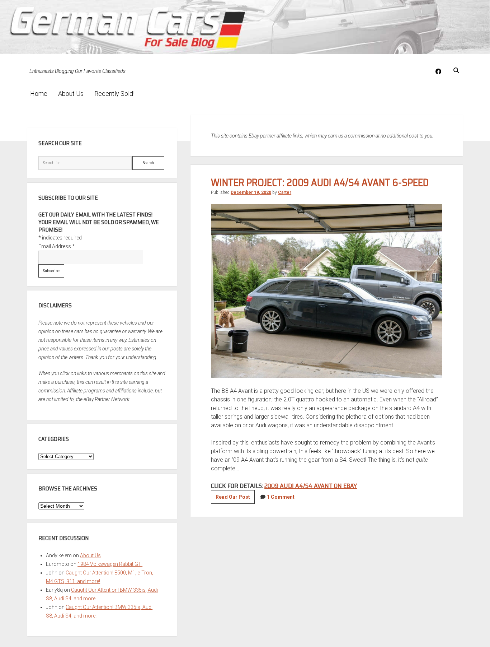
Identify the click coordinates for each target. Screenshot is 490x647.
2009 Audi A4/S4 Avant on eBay (310, 486)
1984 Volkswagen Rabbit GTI (109, 564)
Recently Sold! (114, 93)
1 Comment (281, 497)
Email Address (56, 246)
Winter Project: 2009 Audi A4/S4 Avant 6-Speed (320, 182)
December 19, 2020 (251, 192)
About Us (71, 93)
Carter (284, 192)
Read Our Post (235, 499)
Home (38, 93)
